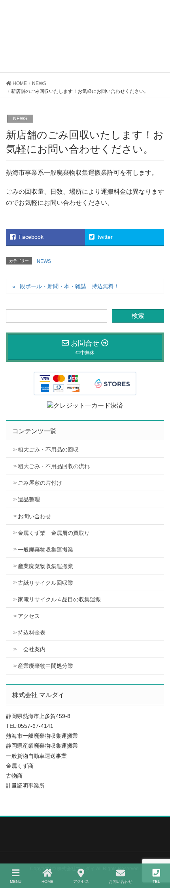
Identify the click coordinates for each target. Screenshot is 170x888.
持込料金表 (31, 632)
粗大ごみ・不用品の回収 (48, 449)
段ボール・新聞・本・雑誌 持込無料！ (69, 286)
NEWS (20, 118)
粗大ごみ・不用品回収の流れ (54, 466)
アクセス (29, 616)
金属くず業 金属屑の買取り (54, 533)
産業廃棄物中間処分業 (45, 666)
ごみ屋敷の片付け (40, 483)
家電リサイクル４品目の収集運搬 (59, 599)
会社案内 (31, 649)
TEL (156, 881)
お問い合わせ (34, 516)
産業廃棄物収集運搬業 (45, 566)
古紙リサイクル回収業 (45, 583)
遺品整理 (29, 499)
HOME (47, 881)
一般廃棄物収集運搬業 (45, 549)
